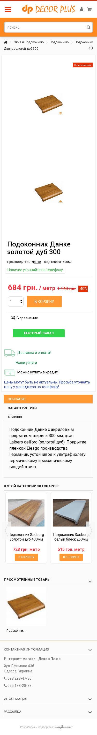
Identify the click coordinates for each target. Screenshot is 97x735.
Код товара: (53, 262)
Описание (17, 399)
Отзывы (15, 417)
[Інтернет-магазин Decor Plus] (48, 9)
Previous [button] (6, 531)
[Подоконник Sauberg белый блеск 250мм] (71, 513)
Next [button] (90, 531)
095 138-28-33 (20, 685)
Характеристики (22, 408)
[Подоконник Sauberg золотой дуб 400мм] (26, 513)
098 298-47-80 (20, 678)
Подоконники (60, 42)
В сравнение (27, 318)
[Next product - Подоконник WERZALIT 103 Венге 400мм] (92, 48)
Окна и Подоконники (29, 42)
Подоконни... (15, 631)
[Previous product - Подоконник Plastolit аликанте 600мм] (89, 48)
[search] (88, 27)
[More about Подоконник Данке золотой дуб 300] (26, 606)
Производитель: (19, 262)
